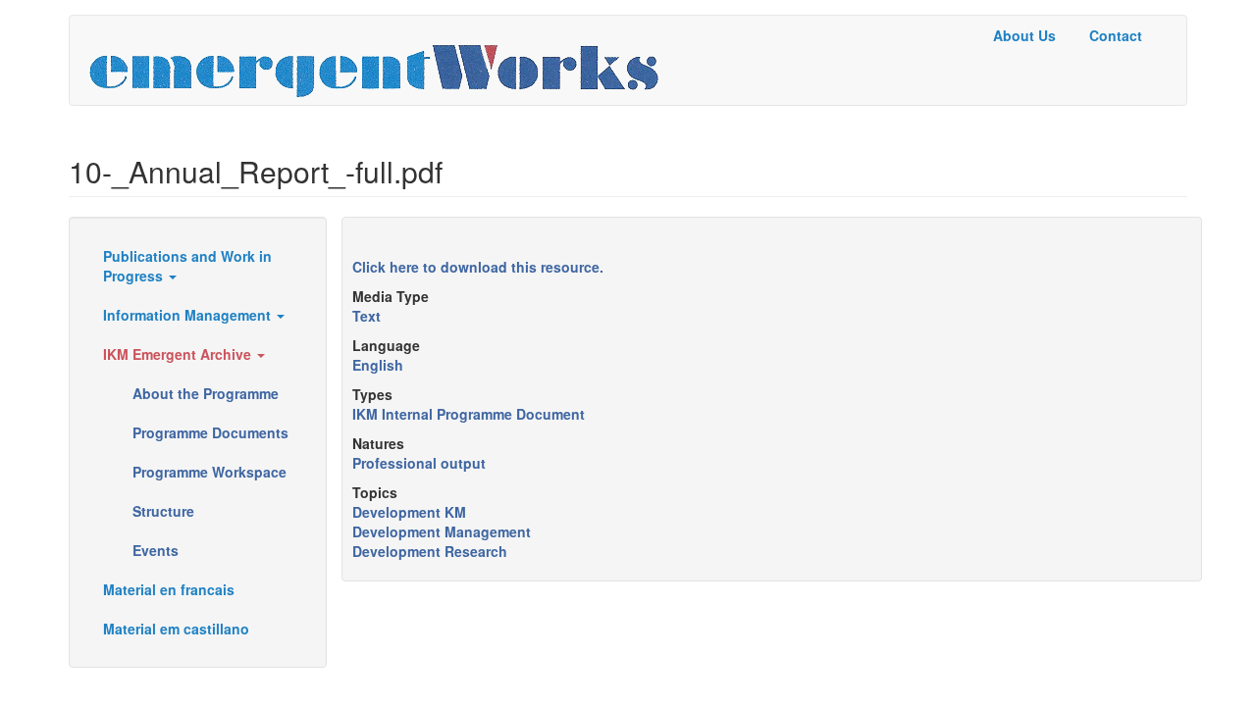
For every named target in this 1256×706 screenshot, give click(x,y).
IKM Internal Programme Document (468, 414)
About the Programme (205, 393)
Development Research (429, 551)
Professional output (419, 463)
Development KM (409, 512)
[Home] (381, 60)
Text (366, 316)
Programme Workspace (209, 471)
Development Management (441, 531)
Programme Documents (210, 432)
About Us (1024, 35)
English (377, 365)
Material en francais (169, 589)
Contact (1115, 35)
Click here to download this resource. (477, 267)
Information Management (189, 315)
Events (155, 550)
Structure (163, 511)
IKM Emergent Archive (179, 354)
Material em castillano (176, 628)
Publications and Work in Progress (187, 265)
